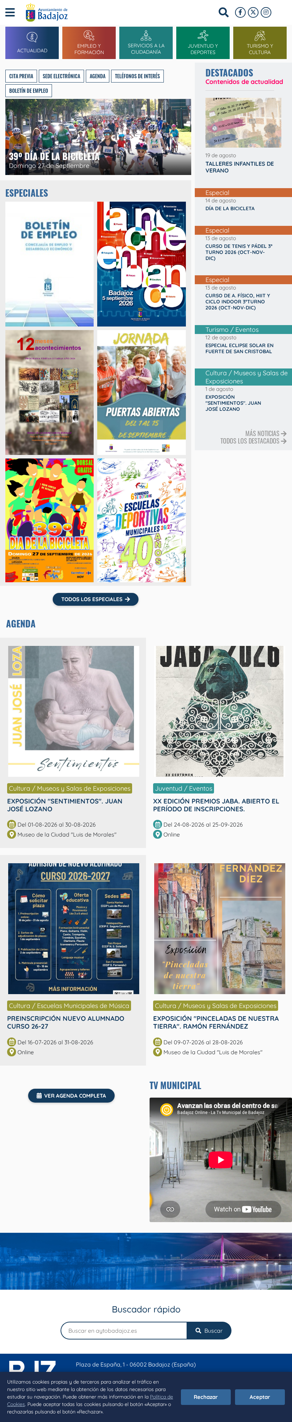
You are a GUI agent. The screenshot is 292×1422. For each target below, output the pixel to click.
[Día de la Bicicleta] (49, 520)
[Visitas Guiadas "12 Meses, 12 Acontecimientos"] (49, 392)
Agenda (21, 623)
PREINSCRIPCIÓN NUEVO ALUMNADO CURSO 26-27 (65, 1022)
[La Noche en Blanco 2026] (141, 264)
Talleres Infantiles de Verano (239, 167)
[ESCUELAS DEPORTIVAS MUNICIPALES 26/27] (141, 520)
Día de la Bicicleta (230, 209)
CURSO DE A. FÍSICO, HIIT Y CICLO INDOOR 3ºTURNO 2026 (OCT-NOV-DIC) (237, 302)
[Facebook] (240, 12)
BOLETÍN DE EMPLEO (28, 90)
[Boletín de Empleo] (49, 264)
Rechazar (206, 1397)
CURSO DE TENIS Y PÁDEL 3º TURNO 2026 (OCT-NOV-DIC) (238, 252)
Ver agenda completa (75, 1095)
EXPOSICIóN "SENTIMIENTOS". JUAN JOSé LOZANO (64, 805)
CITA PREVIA (21, 76)
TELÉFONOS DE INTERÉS (137, 76)
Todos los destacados (250, 440)
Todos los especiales (91, 599)
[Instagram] (266, 12)
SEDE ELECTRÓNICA (61, 76)
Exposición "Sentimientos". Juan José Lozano (233, 403)
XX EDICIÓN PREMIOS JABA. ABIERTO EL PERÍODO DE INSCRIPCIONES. (216, 805)
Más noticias (263, 433)
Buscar (213, 1330)
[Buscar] (224, 12)
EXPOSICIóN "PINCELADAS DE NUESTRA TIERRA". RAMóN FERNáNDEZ (216, 1022)
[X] (253, 12)
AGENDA (97, 76)
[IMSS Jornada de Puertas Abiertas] (141, 392)
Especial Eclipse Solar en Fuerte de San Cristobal (239, 349)
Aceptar (260, 1397)
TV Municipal (175, 1085)
